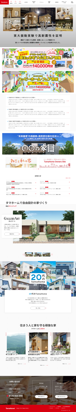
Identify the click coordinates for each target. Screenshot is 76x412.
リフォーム (41, 2)
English (51, 408)
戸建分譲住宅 (33, 2)
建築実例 (56, 2)
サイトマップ (52, 406)
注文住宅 (26, 2)
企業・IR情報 (72, 2)
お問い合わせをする (61, 396)
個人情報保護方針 (67, 406)
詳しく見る (38, 308)
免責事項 (59, 406)
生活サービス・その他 (64, 2)
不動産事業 (49, 2)
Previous (23, 254)
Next (52, 254)
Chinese (57, 408)
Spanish (63, 408)
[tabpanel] (38, 25)
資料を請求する (41, 396)
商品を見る (12, 233)
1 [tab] (36, 44)
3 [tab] (39, 44)
